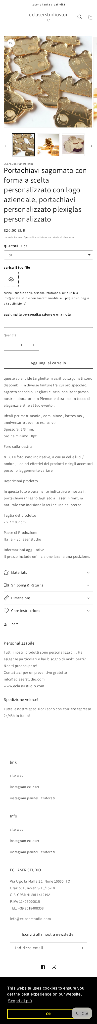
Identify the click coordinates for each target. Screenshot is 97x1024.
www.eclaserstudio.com (24, 685)
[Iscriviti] (81, 948)
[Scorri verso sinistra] (5, 145)
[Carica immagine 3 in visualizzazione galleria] (73, 144)
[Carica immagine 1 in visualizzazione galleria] (23, 144)
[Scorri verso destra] (91, 145)
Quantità (10, 335)
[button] (6, 16)
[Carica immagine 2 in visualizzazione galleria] (48, 144)
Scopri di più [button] (20, 1001)
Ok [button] (48, 1014)
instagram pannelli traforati (32, 798)
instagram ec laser (25, 787)
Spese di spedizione (35, 237)
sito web (17, 775)
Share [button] (14, 624)
